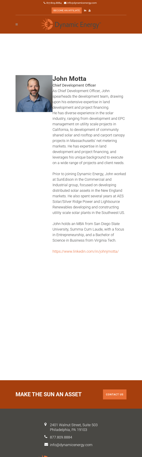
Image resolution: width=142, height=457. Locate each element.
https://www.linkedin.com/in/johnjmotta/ (86, 251)
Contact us (115, 394)
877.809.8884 (61, 437)
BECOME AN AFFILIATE (66, 10)
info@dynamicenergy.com (71, 445)
